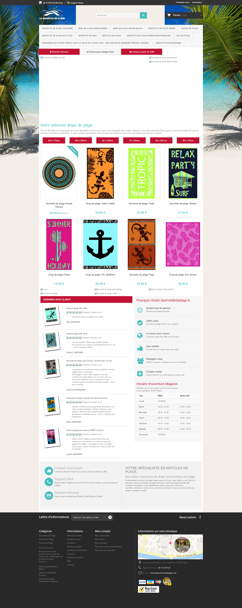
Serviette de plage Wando (183, 203)
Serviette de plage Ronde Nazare (59, 205)
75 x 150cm (134, 140)
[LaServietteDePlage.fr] (65, 15)
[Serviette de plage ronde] (106, 293)
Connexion (197, 2)
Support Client (77, 3)
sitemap (70, 565)
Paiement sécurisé (75, 557)
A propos (71, 554)
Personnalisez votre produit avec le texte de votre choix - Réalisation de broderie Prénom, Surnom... (96, 43)
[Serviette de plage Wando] (183, 173)
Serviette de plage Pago (141, 274)
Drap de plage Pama (59, 274)
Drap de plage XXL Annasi (183, 274)
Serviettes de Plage (47, 536)
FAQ (69, 561)
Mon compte (102, 531)
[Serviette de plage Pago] (142, 244)
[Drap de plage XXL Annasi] (183, 244)
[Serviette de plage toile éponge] (108, 289)
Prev (135, 113)
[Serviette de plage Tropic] (142, 173)
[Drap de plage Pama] (59, 244)
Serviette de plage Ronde (161, 28)
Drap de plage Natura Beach (127, 28)
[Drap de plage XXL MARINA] (100, 244)
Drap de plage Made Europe (92, 28)
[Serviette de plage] (48, 293)
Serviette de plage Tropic (142, 203)
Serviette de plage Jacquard (57, 28)
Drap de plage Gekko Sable (100, 203)
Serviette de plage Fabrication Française (149, 36)
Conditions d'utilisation (77, 550)
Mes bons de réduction (105, 550)
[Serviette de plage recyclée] (94, 87)
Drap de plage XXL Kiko (76, 308)
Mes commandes (102, 536)
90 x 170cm (188, 140)
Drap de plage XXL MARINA (100, 274)
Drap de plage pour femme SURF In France (85, 430)
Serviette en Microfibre (168, 43)
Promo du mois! (46, 548)
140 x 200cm (81, 140)
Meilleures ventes (74, 536)
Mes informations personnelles (108, 547)
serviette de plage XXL (182, 131)
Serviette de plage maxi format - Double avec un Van (89, 361)
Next (142, 113)
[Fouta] (43, 289)
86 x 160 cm (161, 140)
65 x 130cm (107, 140)
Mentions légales (74, 547)
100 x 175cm (54, 140)
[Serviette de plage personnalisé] (163, 57)
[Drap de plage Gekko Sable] (100, 173)
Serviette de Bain (87, 36)
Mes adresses (101, 543)
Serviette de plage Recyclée (57, 36)
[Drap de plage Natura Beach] (161, 289)
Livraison (71, 543)
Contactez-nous (182, 2)
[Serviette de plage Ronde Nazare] (59, 173)
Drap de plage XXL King (76, 334)
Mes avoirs (99, 539)
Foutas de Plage (189, 28)
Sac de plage (183, 36)
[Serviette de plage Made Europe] (163, 61)
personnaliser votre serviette (97, 133)
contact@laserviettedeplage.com (163, 573)
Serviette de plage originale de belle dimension (86, 398)
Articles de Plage (111, 36)
